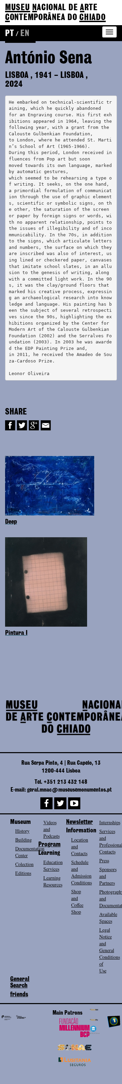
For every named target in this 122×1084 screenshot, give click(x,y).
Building (23, 839)
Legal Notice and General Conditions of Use (109, 950)
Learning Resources (52, 881)
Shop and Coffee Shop (77, 901)
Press (104, 860)
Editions (23, 873)
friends (19, 995)
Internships (109, 822)
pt (9, 34)
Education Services (53, 865)
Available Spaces (108, 917)
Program (49, 845)
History (22, 831)
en (24, 34)
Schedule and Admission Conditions (81, 872)
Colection (24, 864)
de (55, 13)
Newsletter (79, 822)
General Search (19, 982)
